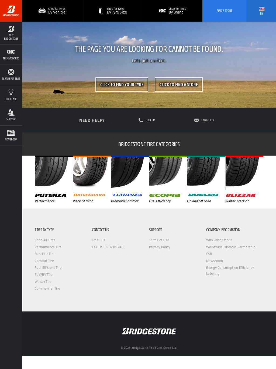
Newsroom (214, 261)
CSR (209, 254)
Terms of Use (159, 240)
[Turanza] (130, 173)
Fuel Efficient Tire (48, 268)
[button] (11, 33)
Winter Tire (43, 282)
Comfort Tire (44, 261)
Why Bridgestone (219, 240)
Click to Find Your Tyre (121, 84)
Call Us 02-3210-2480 (108, 247)
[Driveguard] (92, 173)
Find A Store (224, 11)
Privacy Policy (159, 247)
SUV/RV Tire (44, 275)
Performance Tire (48, 247)
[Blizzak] (244, 173)
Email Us (207, 120)
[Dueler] (206, 173)
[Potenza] (54, 173)
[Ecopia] (168, 173)
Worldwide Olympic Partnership (230, 247)
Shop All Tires (45, 240)
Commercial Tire (47, 288)
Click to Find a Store (179, 84)
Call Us (151, 120)
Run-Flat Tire (44, 254)
